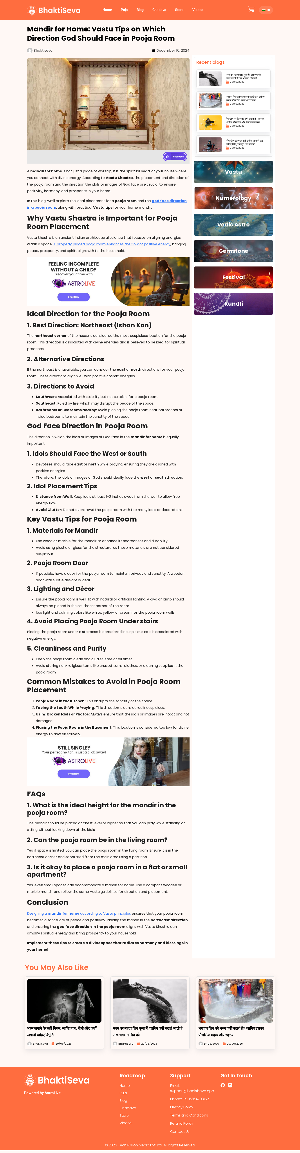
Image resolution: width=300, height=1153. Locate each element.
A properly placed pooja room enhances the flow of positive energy (111, 244)
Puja (124, 10)
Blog (140, 10)
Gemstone (233, 251)
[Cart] (251, 9)
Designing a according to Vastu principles (79, 913)
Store (179, 10)
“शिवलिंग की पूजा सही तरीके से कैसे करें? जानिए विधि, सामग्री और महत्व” (245, 142)
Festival (233, 277)
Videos (197, 10)
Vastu (233, 172)
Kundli (233, 304)
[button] (175, 156)
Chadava (159, 10)
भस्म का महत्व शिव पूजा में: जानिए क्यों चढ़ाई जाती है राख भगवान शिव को (243, 76)
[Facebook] (222, 1085)
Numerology (233, 198)
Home (107, 10)
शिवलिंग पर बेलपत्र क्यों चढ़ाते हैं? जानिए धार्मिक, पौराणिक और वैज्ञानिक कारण (245, 120)
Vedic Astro (233, 224)
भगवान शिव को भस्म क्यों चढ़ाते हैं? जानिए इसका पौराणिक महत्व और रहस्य (245, 98)
